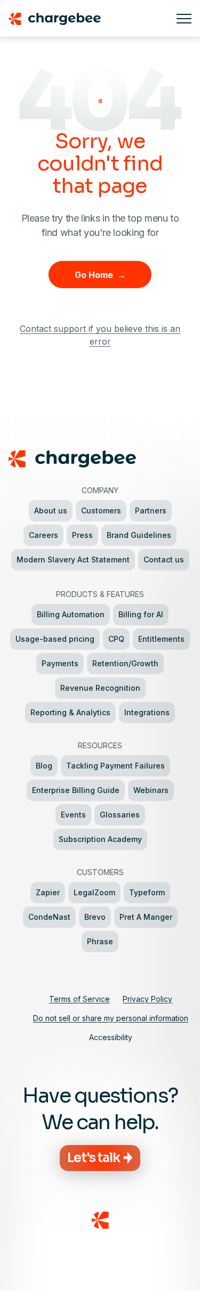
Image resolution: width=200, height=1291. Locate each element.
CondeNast (49, 916)
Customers (101, 510)
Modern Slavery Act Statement (73, 559)
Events (73, 814)
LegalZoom (94, 892)
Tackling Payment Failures (115, 765)
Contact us (163, 559)
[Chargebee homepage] (88, 18)
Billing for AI (140, 614)
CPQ (116, 638)
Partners (150, 510)
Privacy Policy (147, 998)
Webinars (151, 790)
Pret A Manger (145, 916)
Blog (44, 765)
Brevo (95, 916)
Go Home (100, 274)
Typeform (147, 892)
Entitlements (161, 638)
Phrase (100, 941)
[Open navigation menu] (184, 18)
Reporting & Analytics (70, 712)
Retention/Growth (125, 663)
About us (50, 510)
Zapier (48, 892)
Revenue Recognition (100, 687)
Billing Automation (71, 614)
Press (82, 535)
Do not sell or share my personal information (110, 1018)
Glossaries (120, 814)
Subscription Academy (100, 839)
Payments (60, 663)
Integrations (147, 712)
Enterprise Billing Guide (75, 790)
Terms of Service (79, 998)
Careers (43, 535)
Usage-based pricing (54, 638)
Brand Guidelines (139, 535)
